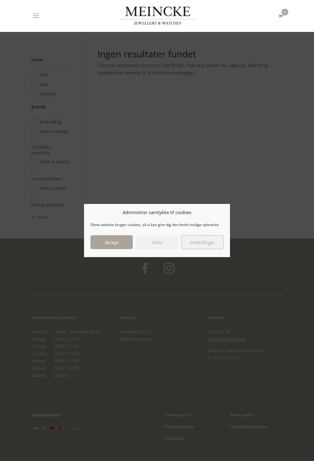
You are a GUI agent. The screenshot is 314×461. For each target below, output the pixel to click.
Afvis (157, 242)
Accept (112, 242)
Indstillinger (202, 242)
